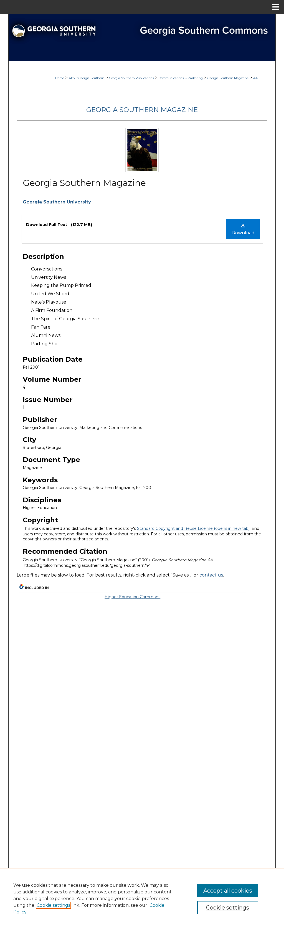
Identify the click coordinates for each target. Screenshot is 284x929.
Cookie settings (53, 905)
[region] (142, 898)
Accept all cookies (227, 890)
